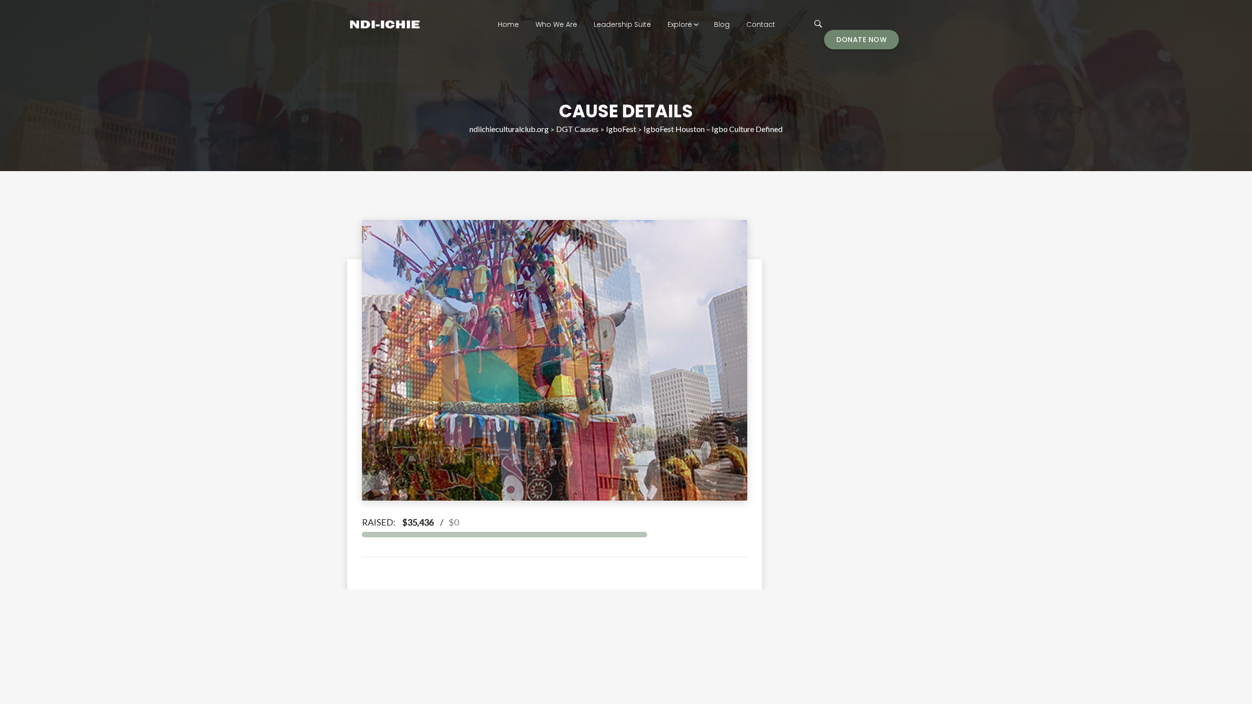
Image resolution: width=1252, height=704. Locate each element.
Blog (722, 24)
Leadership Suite (622, 24)
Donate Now (861, 39)
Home (508, 24)
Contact (760, 24)
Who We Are (556, 24)
